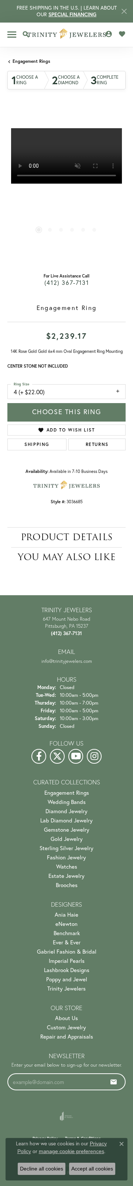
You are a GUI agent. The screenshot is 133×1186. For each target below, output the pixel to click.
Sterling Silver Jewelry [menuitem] (66, 848)
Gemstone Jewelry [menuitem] (66, 829)
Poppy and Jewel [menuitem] (66, 979)
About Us (66, 1018)
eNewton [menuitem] (66, 923)
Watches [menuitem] (66, 866)
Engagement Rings (31, 61)
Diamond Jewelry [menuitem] (66, 811)
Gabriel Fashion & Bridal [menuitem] (66, 951)
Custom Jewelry (66, 1027)
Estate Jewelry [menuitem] (66, 875)
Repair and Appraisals (66, 1036)
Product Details (67, 537)
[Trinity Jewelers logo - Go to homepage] (66, 34)
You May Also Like (67, 557)
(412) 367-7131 (66, 282)
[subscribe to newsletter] (114, 1081)
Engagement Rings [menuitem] (66, 792)
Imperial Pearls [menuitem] (67, 960)
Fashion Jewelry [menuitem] (66, 857)
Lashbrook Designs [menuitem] (66, 970)
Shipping (37, 444)
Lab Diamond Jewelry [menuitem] (66, 820)
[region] (66, 187)
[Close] (124, 11)
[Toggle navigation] (12, 34)
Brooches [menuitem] (67, 885)
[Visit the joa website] (66, 1116)
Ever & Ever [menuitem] (67, 942)
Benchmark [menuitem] (67, 933)
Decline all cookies (41, 1169)
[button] (26, 34)
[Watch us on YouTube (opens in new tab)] (75, 756)
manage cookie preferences (71, 1151)
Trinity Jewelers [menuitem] (66, 988)
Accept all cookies (92, 1169)
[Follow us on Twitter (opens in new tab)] (57, 756)
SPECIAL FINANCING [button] (72, 14)
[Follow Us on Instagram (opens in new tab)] (94, 756)
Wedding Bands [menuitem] (67, 801)
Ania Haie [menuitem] (66, 914)
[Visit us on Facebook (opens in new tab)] (38, 756)
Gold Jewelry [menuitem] (67, 838)
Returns (97, 444)
